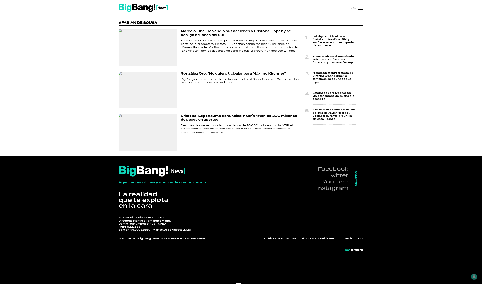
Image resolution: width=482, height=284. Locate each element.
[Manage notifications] (474, 277)
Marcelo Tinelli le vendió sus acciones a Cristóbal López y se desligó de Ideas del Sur (236, 33)
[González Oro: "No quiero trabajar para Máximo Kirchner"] (148, 90)
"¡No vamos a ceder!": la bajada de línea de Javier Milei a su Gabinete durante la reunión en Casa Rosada (334, 114)
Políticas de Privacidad (280, 238)
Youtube (335, 181)
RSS (360, 238)
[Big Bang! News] (143, 8)
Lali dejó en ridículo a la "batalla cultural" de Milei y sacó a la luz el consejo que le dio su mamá (333, 41)
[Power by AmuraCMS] (354, 250)
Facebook (333, 168)
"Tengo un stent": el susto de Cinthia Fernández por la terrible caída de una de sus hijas (333, 77)
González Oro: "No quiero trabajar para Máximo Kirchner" (233, 73)
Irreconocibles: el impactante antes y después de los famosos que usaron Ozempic (334, 59)
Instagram (332, 187)
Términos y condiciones (317, 238)
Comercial (346, 238)
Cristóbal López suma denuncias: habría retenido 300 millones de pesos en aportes (239, 117)
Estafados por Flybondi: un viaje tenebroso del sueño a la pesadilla (333, 96)
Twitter (337, 175)
